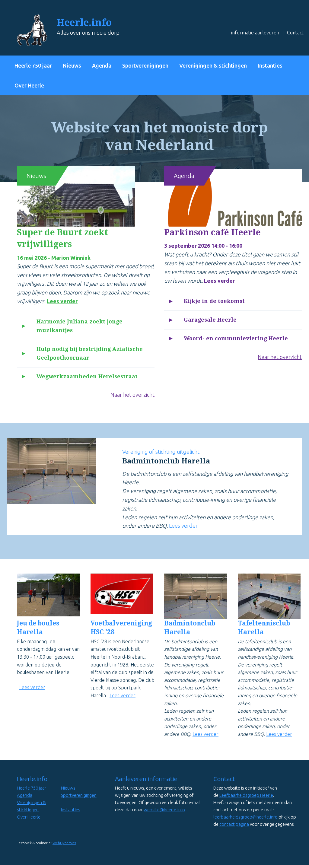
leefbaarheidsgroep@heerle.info (245, 816)
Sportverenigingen (145, 65)
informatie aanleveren (255, 32)
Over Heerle (29, 85)
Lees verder (62, 301)
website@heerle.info (164, 809)
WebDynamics (64, 843)
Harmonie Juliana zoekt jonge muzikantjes (80, 325)
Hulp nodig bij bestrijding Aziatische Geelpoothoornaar (90, 353)
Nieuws (72, 65)
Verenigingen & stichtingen (213, 65)
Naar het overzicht (132, 395)
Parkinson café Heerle (212, 232)
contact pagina (234, 824)
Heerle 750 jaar (33, 65)
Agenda (101, 65)
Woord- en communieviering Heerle (236, 338)
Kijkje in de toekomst (214, 301)
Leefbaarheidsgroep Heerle (246, 795)
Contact (295, 32)
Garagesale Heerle (210, 319)
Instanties (270, 65)
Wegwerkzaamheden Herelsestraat (87, 376)
